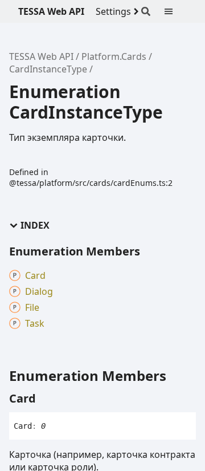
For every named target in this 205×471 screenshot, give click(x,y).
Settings (113, 11)
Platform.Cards (113, 56)
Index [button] (35, 225)
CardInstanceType (48, 69)
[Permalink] (46, 398)
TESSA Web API (51, 11)
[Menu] (175, 11)
